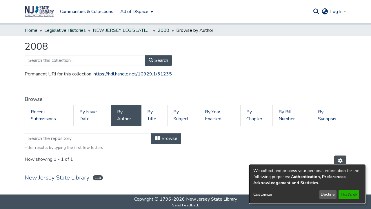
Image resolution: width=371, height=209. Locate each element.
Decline (328, 194)
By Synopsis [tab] (327, 115)
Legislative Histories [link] (65, 30)
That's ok (348, 194)
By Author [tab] (124, 115)
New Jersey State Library (211, 199)
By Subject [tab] (181, 115)
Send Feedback (185, 205)
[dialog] (307, 184)
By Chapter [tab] (254, 115)
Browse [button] (168, 138)
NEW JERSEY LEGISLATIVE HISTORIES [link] (122, 30)
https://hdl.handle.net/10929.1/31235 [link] (133, 74)
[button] (39, 11)
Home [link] (31, 30)
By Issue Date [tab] (88, 115)
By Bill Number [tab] (287, 115)
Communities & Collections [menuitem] (86, 11)
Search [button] (160, 60)
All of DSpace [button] (134, 11)
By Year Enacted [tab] (213, 115)
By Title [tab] (151, 115)
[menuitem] (136, 11)
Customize (262, 194)
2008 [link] (163, 30)
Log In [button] (337, 11)
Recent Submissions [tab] (43, 115)
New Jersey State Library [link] (57, 178)
